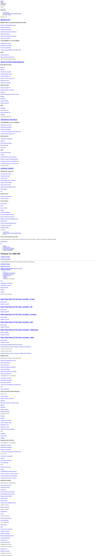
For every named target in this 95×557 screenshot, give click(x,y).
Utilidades (3, 114)
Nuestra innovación (4, 198)
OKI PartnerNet (4, 189)
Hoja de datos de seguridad (6, 143)
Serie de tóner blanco (5, 364)
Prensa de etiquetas (4, 87)
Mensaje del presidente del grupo (7, 214)
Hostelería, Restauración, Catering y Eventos (10, 94)
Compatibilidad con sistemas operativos (9, 156)
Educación (3, 92)
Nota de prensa (4, 203)
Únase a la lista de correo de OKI (7, 216)
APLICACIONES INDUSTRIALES (12, 62)
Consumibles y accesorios (6, 43)
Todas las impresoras (5, 54)
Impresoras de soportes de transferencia (8, 31)
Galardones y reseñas (5, 531)
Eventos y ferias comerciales (6, 529)
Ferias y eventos (4, 207)
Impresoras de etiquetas (5, 33)
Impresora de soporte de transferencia (8, 367)
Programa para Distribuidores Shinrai (8, 186)
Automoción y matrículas (6, 82)
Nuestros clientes (4, 178)
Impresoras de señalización (6, 373)
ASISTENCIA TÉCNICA (9, 119)
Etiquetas (2, 69)
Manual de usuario (7, 275)
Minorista (2, 96)
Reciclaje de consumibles (6, 47)
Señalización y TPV (5, 424)
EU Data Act (3, 147)
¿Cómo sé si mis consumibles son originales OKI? (11, 49)
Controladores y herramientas (6, 138)
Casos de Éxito (4, 110)
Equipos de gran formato (8, 249)
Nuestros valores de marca (6, 196)
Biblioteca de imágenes (5, 533)
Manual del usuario (4, 145)
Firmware (2, 140)
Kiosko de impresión (5, 103)
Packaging (3, 67)
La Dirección (3, 489)
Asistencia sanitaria (4, 100)
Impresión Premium (5, 112)
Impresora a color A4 (5, 80)
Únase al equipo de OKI (5, 184)
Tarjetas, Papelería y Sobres (6, 73)
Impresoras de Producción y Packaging (8, 36)
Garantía (2, 154)
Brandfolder (3, 108)
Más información (4, 241)
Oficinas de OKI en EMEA (6, 182)
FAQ (4, 271)
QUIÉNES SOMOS (7, 168)
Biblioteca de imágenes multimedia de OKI (9, 218)
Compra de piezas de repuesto (7, 133)
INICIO (4, 245)
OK (1, 243)
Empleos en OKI (4, 498)
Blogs (2, 205)
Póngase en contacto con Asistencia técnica (9, 159)
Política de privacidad (5, 542)
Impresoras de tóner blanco (6, 29)
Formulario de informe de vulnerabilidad (9, 161)
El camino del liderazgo (5, 212)
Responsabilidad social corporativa (8, 493)
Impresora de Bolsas (5, 76)
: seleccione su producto (11, 268)
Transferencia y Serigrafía (6, 71)
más (1, 191)
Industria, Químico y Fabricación (7, 89)
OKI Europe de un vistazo (6, 173)
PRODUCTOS (5, 20)
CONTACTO (6, 12)
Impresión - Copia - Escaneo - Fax (8, 78)
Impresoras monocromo (5, 27)
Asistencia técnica (6, 247)
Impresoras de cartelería (5, 38)
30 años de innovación (5, 175)
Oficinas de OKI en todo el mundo (8, 491)
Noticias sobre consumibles (6, 45)
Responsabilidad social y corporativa (8, 180)
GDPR (2, 513)
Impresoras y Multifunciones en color (8, 25)
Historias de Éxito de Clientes (7, 57)
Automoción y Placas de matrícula (7, 429)
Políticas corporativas (5, 507)
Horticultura (3, 98)
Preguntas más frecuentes (6, 152)
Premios (2, 210)
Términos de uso (4, 540)
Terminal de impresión (5, 411)
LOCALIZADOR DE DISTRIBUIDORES (12, 13)
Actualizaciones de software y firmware (9, 163)
